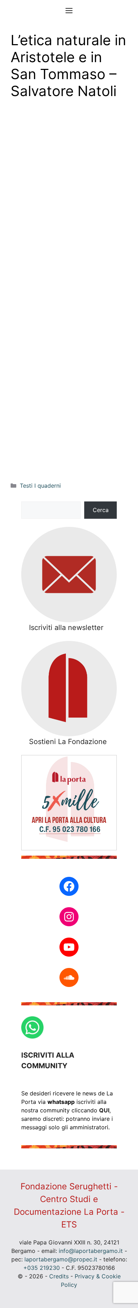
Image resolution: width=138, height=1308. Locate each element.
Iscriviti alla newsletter (66, 627)
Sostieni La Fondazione (68, 741)
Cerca (101, 509)
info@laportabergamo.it (91, 1250)
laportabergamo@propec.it (60, 1259)
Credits (59, 1276)
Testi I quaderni (40, 485)
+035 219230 (41, 1267)
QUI (104, 1110)
